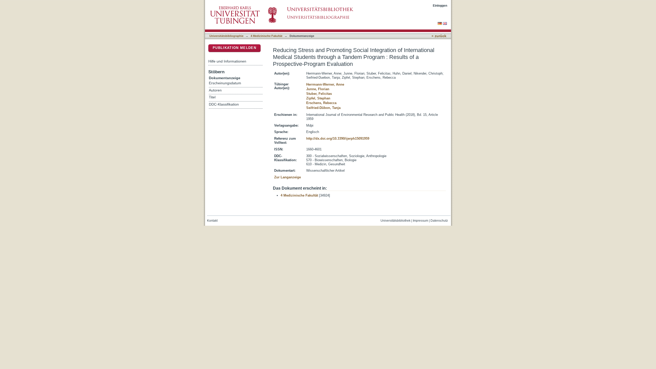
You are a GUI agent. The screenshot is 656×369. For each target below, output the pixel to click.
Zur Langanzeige (287, 177)
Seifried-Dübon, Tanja (323, 108)
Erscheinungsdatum (225, 83)
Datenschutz (439, 220)
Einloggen (440, 5)
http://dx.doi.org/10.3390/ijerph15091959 (337, 138)
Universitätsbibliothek (396, 220)
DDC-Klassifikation (224, 104)
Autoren (215, 90)
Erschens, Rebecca (321, 103)
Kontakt (212, 220)
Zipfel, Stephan (318, 98)
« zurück (439, 36)
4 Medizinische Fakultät (266, 35)
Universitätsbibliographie (226, 35)
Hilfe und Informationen (227, 61)
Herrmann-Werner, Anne (325, 84)
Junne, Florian (317, 89)
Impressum (420, 220)
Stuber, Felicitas (319, 94)
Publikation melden (234, 48)
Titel (212, 97)
